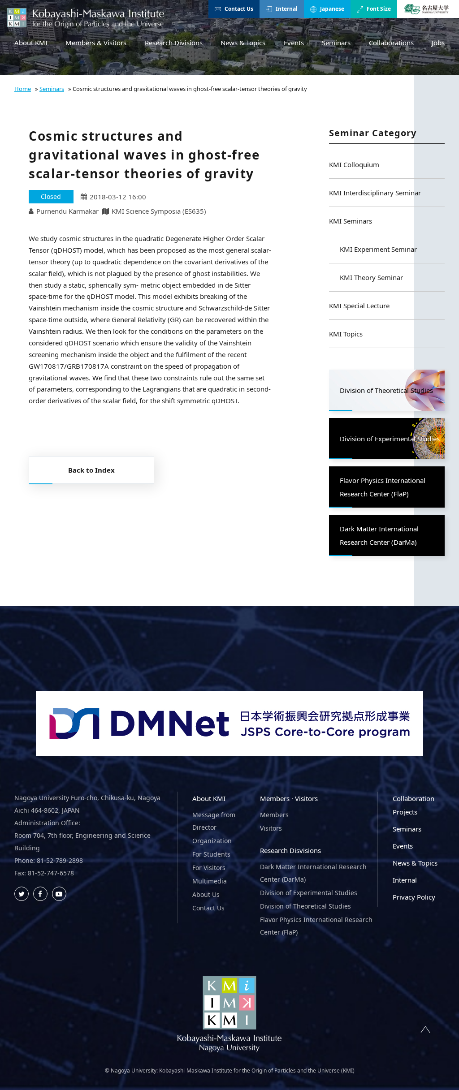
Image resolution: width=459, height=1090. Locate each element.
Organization (212, 840)
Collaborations (391, 42)
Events (294, 42)
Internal (287, 9)
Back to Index (91, 469)
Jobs (438, 42)
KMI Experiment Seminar (378, 249)
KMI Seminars (350, 220)
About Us (206, 894)
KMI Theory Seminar (371, 277)
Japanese (332, 9)
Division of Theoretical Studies (305, 906)
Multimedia (209, 881)
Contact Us (239, 9)
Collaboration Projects (413, 805)
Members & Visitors (95, 42)
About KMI (31, 42)
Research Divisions (174, 42)
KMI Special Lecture (359, 305)
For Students (211, 854)
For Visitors (208, 867)
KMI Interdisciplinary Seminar (375, 192)
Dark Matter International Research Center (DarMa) (313, 872)
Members (274, 814)
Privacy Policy (414, 896)
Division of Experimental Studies (308, 892)
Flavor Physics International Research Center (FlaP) (316, 925)
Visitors (271, 828)
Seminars (336, 42)
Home (22, 89)
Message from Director (213, 821)
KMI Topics (346, 333)
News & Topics (243, 42)
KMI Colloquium (354, 164)
